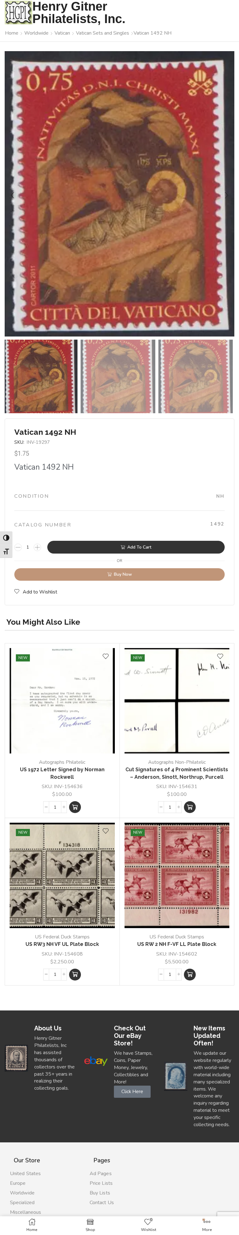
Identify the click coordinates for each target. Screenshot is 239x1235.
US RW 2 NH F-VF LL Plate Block (176, 944)
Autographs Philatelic (62, 762)
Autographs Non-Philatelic (177, 762)
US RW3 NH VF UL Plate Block (62, 944)
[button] (12, 195)
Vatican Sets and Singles (102, 33)
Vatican (62, 33)
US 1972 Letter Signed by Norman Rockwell (62, 773)
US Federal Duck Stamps (62, 936)
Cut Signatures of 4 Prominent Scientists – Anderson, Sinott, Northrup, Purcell (176, 773)
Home (11, 33)
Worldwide (36, 33)
